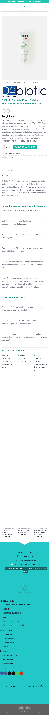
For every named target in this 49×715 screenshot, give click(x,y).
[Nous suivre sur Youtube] (21, 673)
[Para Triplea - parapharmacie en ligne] (24, 7)
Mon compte (7, 634)
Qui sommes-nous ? (10, 655)
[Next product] (3, 111)
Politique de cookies (10, 621)
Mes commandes (9, 638)
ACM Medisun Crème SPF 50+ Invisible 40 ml (7, 532)
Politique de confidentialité (13, 625)
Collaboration (7, 664)
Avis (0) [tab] (5, 175)
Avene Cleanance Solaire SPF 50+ (24, 531)
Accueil (5, 82)
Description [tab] (7, 171)
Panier (5, 646)
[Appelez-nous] (17, 673)
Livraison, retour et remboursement (16, 605)
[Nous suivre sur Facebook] (2, 673)
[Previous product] (8, 111)
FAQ (4, 617)
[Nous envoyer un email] (13, 673)
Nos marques (7, 660)
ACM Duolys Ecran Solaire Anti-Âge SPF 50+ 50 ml (40, 532)
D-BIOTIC (11, 157)
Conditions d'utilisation (11, 613)
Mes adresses (8, 642)
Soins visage (16, 82)
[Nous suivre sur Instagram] (6, 673)
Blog (4, 668)
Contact (5, 609)
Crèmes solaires (31, 82)
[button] (3, 7)
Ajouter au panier (25, 147)
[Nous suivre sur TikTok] (9, 673)
